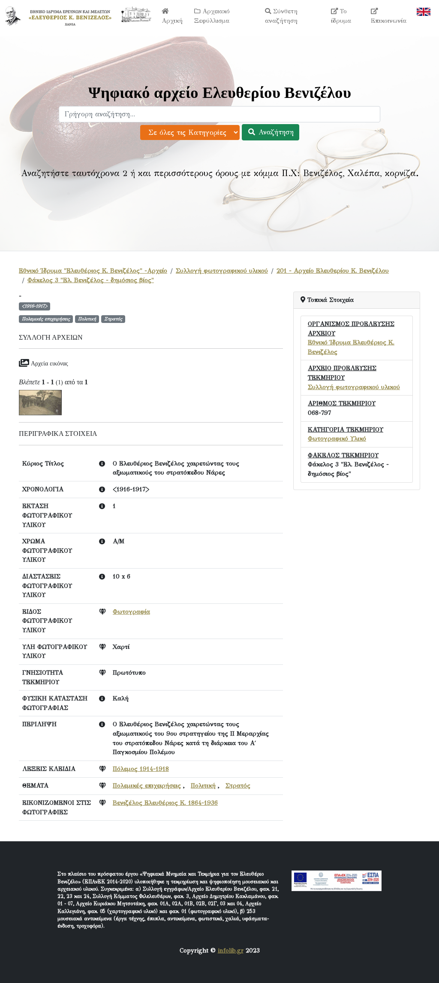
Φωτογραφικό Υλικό (337, 438)
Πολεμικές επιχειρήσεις (147, 785)
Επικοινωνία (388, 20)
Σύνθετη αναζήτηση (281, 15)
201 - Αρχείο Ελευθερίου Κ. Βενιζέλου (333, 270)
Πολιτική (203, 785)
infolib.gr (231, 950)
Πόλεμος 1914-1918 (141, 769)
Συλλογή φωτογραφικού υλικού (222, 270)
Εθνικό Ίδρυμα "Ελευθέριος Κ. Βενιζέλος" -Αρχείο (93, 270)
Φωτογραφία (131, 611)
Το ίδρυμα (341, 15)
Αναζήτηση (275, 132)
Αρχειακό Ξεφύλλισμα (212, 15)
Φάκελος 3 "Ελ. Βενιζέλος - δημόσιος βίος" (90, 280)
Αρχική (172, 20)
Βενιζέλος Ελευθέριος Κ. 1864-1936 (165, 802)
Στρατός (238, 785)
